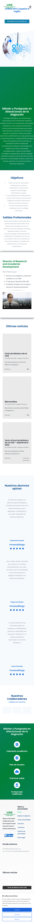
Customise (17, 914)
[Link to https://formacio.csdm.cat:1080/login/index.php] (4, 835)
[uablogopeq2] (9, 4)
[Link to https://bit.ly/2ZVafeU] (17, 744)
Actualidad (25, 447)
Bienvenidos (11, 401)
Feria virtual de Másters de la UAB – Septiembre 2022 (17, 442)
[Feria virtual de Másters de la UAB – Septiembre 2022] (17, 429)
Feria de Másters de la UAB (16, 354)
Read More (7, 369)
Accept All (17, 910)
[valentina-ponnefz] (17, 521)
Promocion (26, 358)
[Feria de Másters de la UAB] (17, 342)
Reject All (17, 919)
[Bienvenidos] (17, 387)
